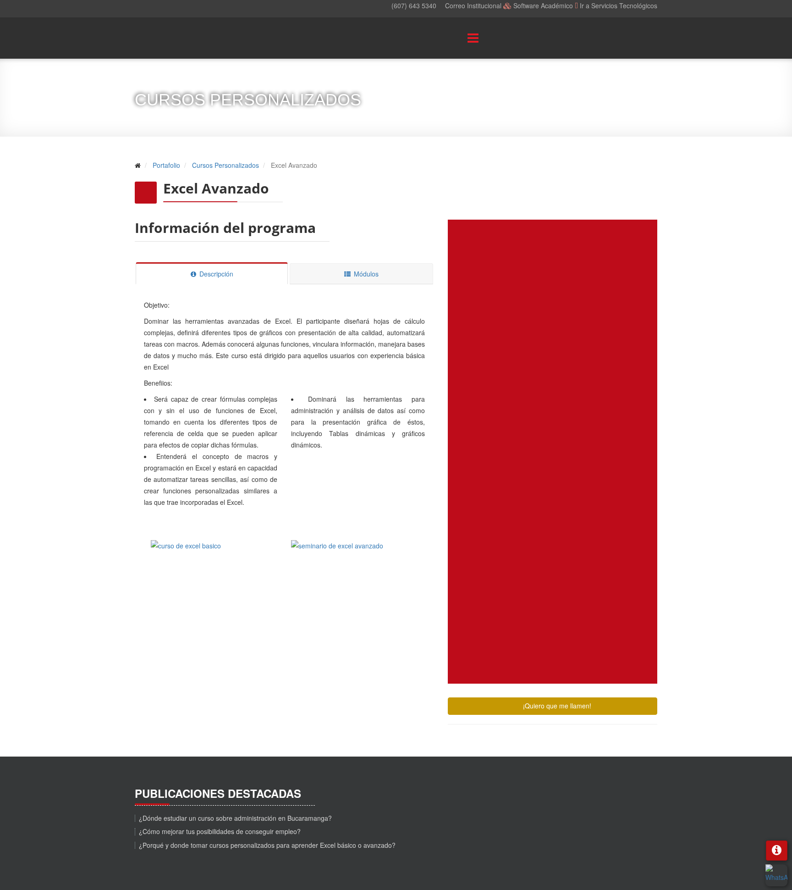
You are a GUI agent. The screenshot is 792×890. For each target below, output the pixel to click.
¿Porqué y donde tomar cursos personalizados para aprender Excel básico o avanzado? (267, 845)
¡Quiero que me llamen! (556, 705)
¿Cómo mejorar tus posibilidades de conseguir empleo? (220, 831)
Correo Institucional (474, 5)
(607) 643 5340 (413, 5)
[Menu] (460, 38)
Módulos (365, 273)
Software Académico (543, 5)
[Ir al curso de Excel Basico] (214, 551)
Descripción (215, 273)
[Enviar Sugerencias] (776, 850)
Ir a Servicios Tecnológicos (618, 5)
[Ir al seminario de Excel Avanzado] (354, 551)
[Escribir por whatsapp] (776, 875)
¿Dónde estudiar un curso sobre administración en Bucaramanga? (235, 818)
